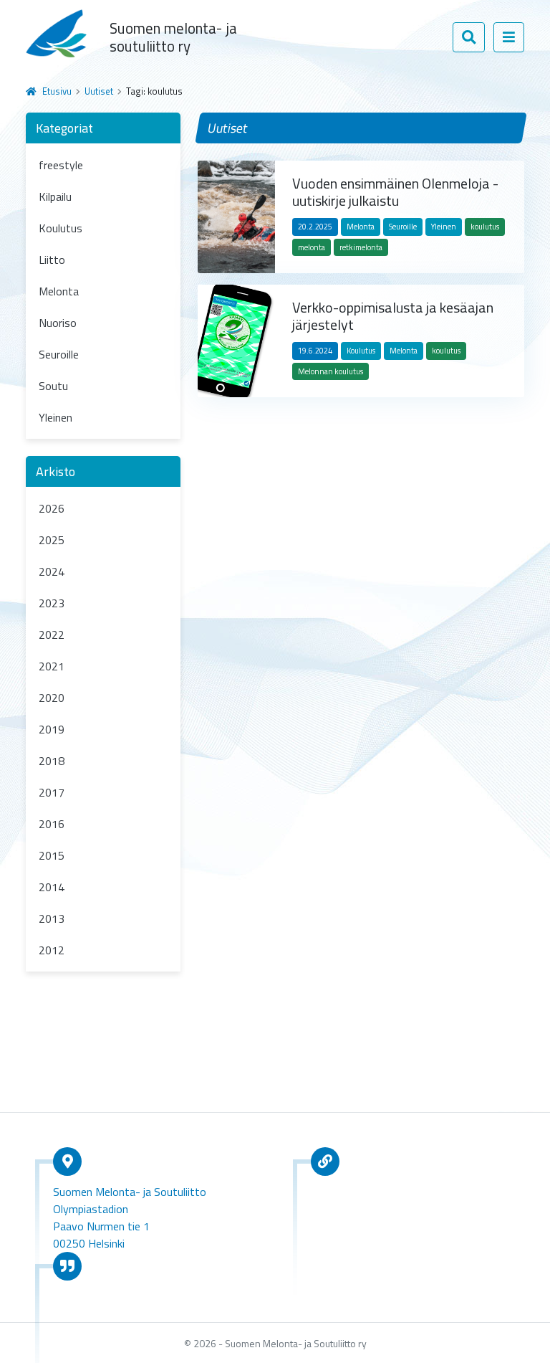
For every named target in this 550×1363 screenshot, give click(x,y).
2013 (51, 918)
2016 (51, 823)
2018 (51, 760)
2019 (51, 729)
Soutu (53, 385)
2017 (51, 792)
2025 (51, 539)
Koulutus (60, 228)
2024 (51, 571)
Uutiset (99, 91)
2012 (51, 950)
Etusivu (57, 91)
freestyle (61, 165)
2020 (51, 697)
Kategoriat (64, 128)
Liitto (52, 259)
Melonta (59, 291)
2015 (51, 855)
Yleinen (55, 417)
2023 (51, 603)
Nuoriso (58, 322)
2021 (51, 666)
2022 (51, 634)
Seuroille (59, 354)
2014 (51, 887)
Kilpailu (55, 196)
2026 (51, 508)
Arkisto (55, 471)
